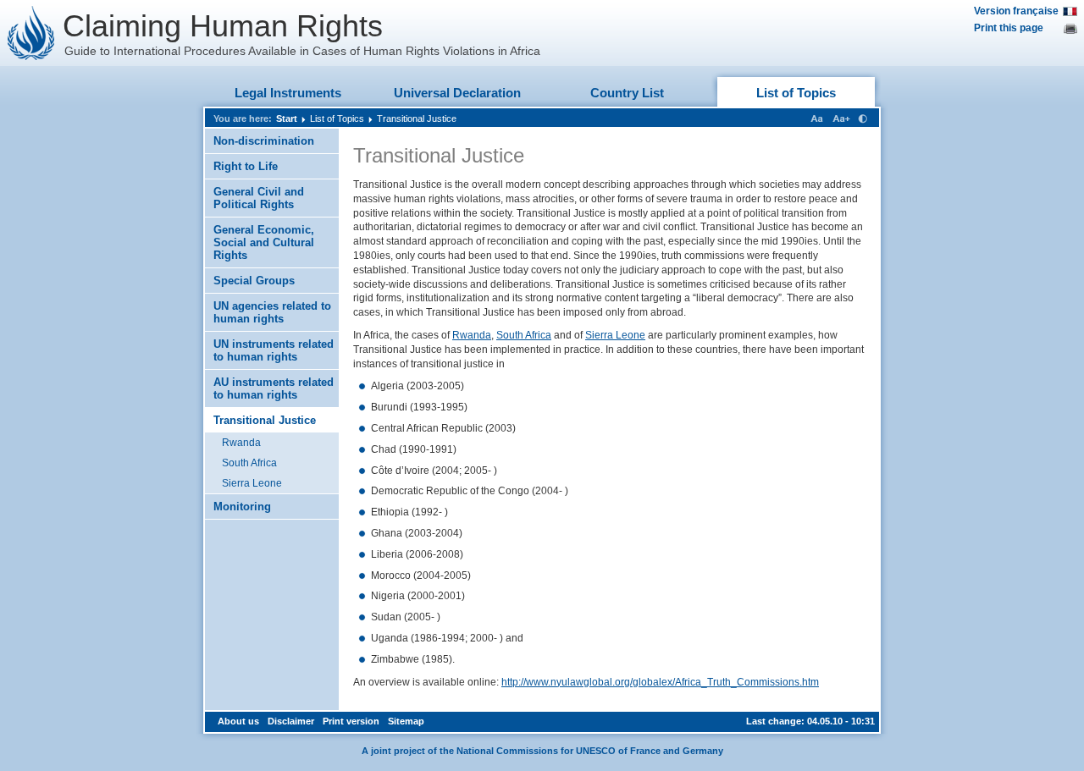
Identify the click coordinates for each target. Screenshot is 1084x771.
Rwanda (241, 443)
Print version (351, 721)
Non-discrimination (263, 141)
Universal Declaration (457, 92)
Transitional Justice (416, 118)
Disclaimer (291, 721)
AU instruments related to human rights (273, 388)
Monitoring (242, 506)
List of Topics (796, 92)
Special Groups (254, 280)
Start (286, 118)
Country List (627, 92)
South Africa (249, 463)
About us (238, 721)
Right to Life (245, 166)
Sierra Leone (252, 483)
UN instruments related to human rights (273, 350)
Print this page (1008, 28)
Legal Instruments (288, 92)
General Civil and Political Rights (258, 198)
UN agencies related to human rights (272, 312)
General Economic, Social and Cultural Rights (263, 242)
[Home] (31, 33)
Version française (1016, 11)
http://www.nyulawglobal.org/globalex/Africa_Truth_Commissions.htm (660, 682)
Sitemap (406, 721)
